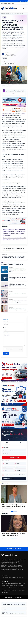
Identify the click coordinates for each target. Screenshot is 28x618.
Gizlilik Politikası (4, 3)
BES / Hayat (4, 583)
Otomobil (4, 590)
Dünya (7, 13)
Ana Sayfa (3, 13)
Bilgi (9, 583)
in (8, 63)
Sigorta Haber (8, 52)
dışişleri (13, 113)
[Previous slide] (2, 511)
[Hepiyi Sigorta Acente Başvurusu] (14, 105)
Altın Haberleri (5, 592)
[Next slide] (25, 511)
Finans (15, 585)
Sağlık (8, 590)
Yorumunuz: (6, 333)
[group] (14, 497)
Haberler (9, 588)
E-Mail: (4, 327)
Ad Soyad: (5, 322)
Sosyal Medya (22, 590)
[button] (12, 511)
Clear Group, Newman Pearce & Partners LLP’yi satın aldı (17, 278)
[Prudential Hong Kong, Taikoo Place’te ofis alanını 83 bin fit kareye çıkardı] (4, 301)
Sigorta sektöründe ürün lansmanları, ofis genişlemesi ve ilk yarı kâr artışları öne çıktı (17, 309)
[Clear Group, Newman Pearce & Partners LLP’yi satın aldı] (4, 277)
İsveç (3, 113)
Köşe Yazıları (22, 588)
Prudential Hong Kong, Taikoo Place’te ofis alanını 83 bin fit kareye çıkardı (17, 301)
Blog (20, 583)
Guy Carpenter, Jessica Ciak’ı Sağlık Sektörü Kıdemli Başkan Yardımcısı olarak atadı (17, 286)
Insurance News (20, 577)
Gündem (4, 588)
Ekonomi (7, 585)
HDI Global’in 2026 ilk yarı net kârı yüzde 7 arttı (17, 293)
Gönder (6, 353)
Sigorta (16, 590)
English (11, 585)
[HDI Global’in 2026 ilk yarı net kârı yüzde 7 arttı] (4, 293)
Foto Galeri (20, 585)
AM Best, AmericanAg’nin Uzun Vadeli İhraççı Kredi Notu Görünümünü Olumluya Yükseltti (17, 270)
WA (11, 63)
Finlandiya (8, 113)
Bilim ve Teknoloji (14, 583)
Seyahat (12, 590)
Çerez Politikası (11, 3)
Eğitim (3, 585)
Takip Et (14, 93)
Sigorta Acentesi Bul (14, 457)
